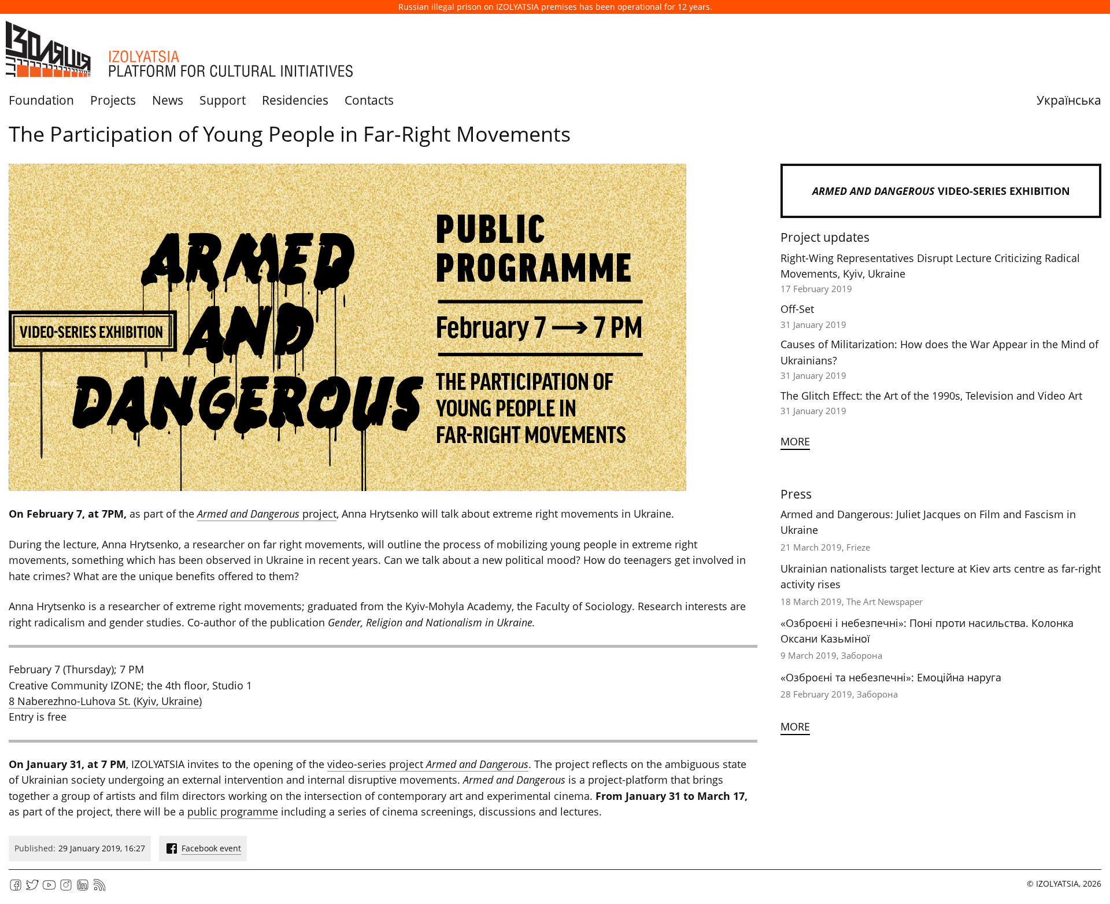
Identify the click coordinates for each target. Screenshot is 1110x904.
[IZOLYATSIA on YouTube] (49, 888)
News (167, 100)
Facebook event (211, 848)
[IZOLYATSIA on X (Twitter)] (32, 888)
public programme (232, 811)
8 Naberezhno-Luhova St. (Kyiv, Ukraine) (105, 701)
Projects (113, 100)
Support (222, 100)
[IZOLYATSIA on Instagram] (66, 888)
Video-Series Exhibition (941, 191)
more (795, 441)
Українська (1069, 100)
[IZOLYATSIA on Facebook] (16, 888)
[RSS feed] (99, 888)
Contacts (369, 100)
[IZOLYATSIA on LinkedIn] (83, 888)
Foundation (41, 100)
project (266, 514)
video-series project (427, 764)
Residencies (295, 100)
